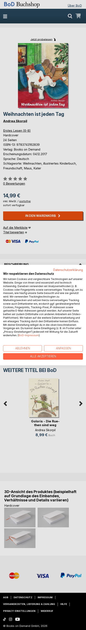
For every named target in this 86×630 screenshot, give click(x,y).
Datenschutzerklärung (68, 270)
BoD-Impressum (29, 335)
